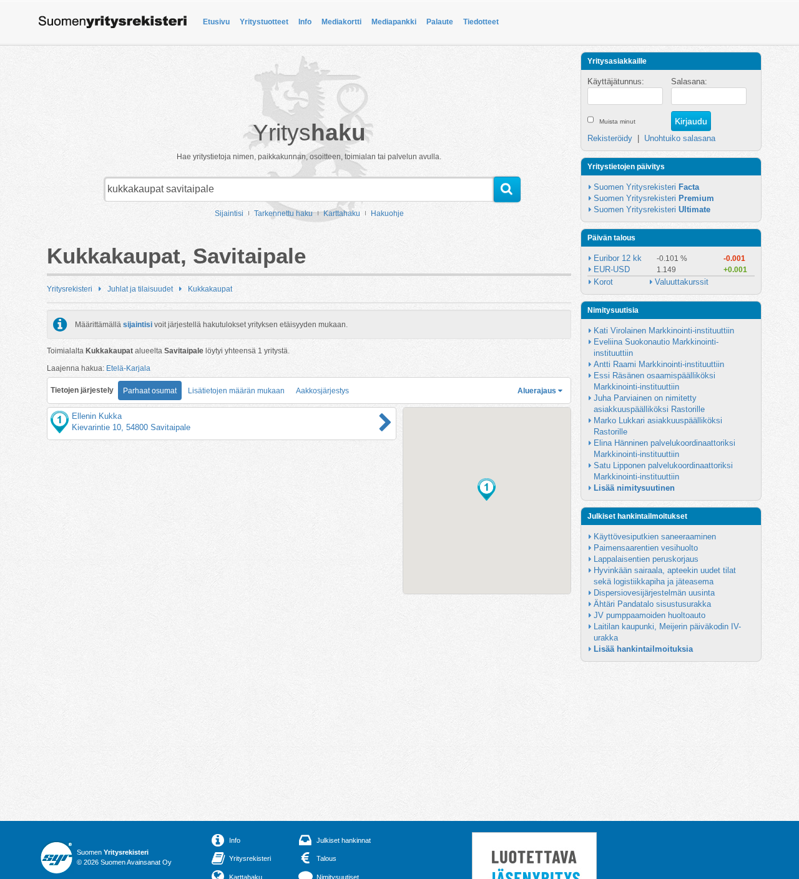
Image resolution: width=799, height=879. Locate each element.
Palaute (439, 21)
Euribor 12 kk (618, 258)
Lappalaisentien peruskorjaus (646, 559)
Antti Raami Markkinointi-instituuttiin (659, 364)
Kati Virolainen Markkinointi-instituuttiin (664, 330)
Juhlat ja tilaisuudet (140, 289)
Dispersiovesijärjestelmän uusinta (654, 592)
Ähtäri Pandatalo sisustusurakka (652, 604)
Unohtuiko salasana (679, 138)
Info (304, 21)
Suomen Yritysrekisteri (646, 187)
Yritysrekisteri (69, 289)
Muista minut (617, 121)
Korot (603, 282)
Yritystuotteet (264, 21)
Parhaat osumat (150, 390)
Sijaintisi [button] (229, 213)
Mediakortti (341, 21)
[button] (487, 489)
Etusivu (216, 21)
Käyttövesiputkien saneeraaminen (655, 536)
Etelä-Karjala (128, 368)
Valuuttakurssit (681, 282)
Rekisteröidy (609, 138)
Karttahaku (341, 213)
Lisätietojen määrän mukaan (236, 390)
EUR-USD (612, 269)
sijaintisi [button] (137, 324)
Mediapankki (393, 21)
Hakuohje (387, 213)
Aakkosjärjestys (322, 390)
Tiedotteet (481, 21)
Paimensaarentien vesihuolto (646, 547)
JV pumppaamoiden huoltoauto (649, 615)
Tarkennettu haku (283, 213)
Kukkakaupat (210, 289)
